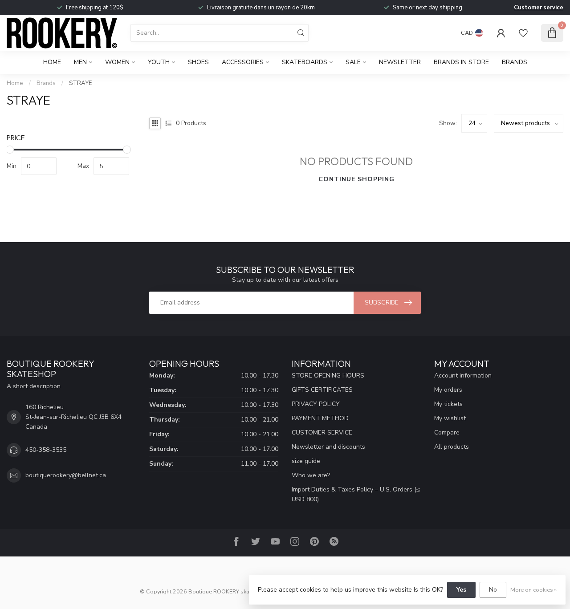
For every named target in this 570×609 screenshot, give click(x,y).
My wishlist (450, 418)
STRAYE (80, 83)
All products (451, 447)
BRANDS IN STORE (461, 62)
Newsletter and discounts (328, 447)
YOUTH (159, 62)
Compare (447, 432)
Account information (463, 375)
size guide (306, 461)
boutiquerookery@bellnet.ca (65, 475)
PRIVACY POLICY (316, 404)
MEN (80, 62)
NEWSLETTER (400, 62)
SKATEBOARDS (304, 62)
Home (52, 62)
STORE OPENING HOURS (328, 375)
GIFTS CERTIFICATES (322, 390)
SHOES (198, 62)
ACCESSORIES (243, 62)
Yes (461, 589)
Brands (514, 62)
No (493, 589)
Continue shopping (356, 179)
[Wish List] (523, 33)
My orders (448, 390)
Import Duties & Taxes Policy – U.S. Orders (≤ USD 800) (356, 494)
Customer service (538, 8)
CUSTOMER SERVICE (322, 432)
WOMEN (117, 62)
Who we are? (311, 475)
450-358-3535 (45, 450)
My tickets (448, 404)
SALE (353, 62)
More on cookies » (533, 589)
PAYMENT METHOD (320, 418)
